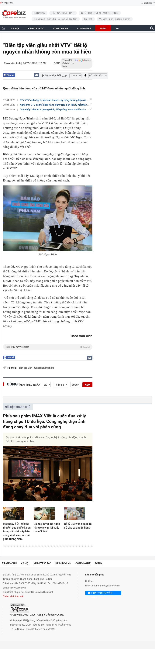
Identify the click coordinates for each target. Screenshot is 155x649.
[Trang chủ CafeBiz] (3, 28)
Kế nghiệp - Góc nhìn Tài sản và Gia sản (55, 19)
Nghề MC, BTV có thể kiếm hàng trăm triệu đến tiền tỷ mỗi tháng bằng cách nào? (63, 104)
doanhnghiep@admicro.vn (106, 585)
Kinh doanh (63, 563)
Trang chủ (9, 563)
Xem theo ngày (29, 384)
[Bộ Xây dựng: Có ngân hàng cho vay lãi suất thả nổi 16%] (48, 513)
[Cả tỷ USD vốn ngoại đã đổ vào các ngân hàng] (78, 513)
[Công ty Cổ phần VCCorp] (19, 608)
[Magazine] (6, 3)
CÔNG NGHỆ (84, 28)
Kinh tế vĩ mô (42, 563)
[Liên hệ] (36, 75)
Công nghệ (83, 563)
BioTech (88, 19)
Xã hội (25, 563)
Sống (57, 63)
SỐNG (103, 28)
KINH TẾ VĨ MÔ (36, 28)
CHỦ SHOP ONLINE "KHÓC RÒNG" (99, 13)
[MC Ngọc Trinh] (47, 218)
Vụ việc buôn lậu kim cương (114, 19)
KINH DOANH (60, 28)
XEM (87, 384)
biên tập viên (26, 367)
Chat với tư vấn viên (101, 593)
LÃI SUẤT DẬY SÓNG (63, 13)
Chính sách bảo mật (13, 596)
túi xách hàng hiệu (44, 367)
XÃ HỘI (15, 28)
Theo (47, 347)
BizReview (39, 13)
